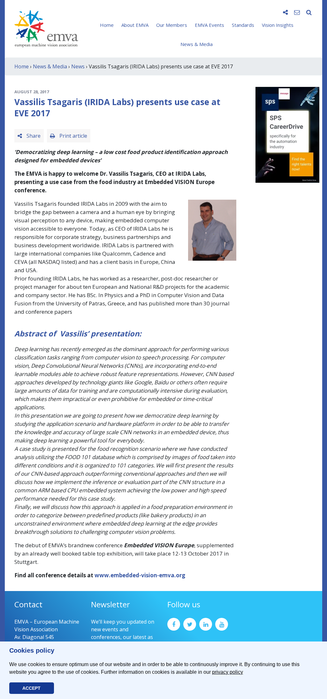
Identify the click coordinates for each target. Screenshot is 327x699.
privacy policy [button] (227, 672)
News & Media (196, 44)
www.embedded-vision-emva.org (140, 575)
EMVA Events (209, 25)
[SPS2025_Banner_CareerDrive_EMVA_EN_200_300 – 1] (287, 134)
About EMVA (134, 25)
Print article (72, 135)
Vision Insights (277, 25)
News (78, 66)
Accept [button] (31, 688)
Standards (243, 25)
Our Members (171, 25)
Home (107, 25)
